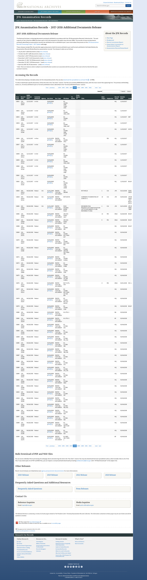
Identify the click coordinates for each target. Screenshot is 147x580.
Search (128, 5)
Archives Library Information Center (24, 554)
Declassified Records (61, 549)
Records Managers (41, 549)
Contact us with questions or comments (25, 531)
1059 (78, 87)
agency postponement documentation (52, 471)
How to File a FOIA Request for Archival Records (63, 555)
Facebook (65, 567)
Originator (110, 98)
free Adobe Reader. (34, 522)
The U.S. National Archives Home (39, 5)
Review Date (122, 97)
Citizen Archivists (108, 2)
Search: (99, 91)
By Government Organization (24, 545)
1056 (67, 87)
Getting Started (60, 541)
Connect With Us (73, 564)
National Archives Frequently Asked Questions (63, 544)
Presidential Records (22, 549)
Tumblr (73, 567)
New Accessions (79, 543)
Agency (43, 98)
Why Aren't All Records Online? (63, 553)
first (47, 87)
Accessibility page (56, 523)
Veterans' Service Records (50, 12)
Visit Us (97, 12)
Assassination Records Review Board (117, 48)
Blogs (79, 567)
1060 (82, 87)
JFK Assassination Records (40, 20)
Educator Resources (73, 12)
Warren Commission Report (115, 42)
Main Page (110, 38)
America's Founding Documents (121, 12)
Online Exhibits (20, 557)
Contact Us (128, 2)
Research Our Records (26, 12)
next (96, 87)
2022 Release (81, 475)
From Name (78, 96)
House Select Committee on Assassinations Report (115, 45)
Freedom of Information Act (78, 573)
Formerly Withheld (37, 97)
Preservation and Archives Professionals (43, 546)
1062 (90, 87)
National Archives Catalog (23, 547)
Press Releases (82, 489)
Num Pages (103, 97)
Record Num (23, 97)
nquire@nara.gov (27, 505)
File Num (66, 98)
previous (52, 87)
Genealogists (39, 541)
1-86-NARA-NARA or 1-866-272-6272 (73, 577)
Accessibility (59, 573)
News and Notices (79, 541)
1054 (59, 87)
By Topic (19, 541)
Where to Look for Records (63, 551)
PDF (49, 103)
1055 (63, 87)
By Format (19, 543)
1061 (86, 87)
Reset (129, 91)
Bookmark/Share (119, 2)
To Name (73, 97)
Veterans (38, 551)
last (100, 87)
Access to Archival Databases (24, 551)
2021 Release (110, 475)
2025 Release (23, 475)
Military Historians (40, 543)
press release (43, 51)
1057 (71, 87)
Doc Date (50, 98)
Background (110, 40)
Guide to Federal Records (62, 547)
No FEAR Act (89, 573)
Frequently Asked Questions (30, 489)
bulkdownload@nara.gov (84, 460)
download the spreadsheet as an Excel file (75, 80)
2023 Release (52, 475)
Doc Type (58, 98)
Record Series (117, 97)
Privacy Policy (66, 573)
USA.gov (95, 573)
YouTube (76, 567)
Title (82, 98)
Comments (131, 98)
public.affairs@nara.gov (87, 505)
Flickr (82, 567)
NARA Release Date (29, 96)
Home (18, 20)
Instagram (71, 567)
